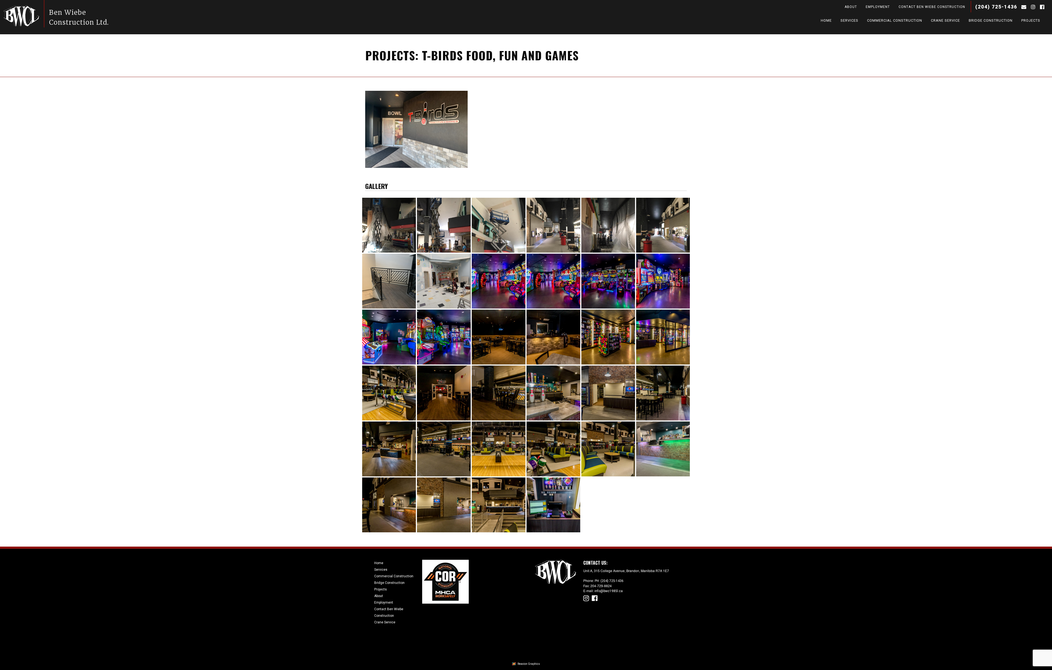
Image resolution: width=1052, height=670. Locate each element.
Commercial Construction (894, 21)
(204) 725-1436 (996, 7)
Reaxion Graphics (529, 663)
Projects (1030, 21)
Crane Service (945, 21)
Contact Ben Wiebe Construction (932, 7)
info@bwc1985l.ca (608, 591)
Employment (878, 7)
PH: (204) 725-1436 (609, 581)
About (851, 7)
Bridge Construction (991, 21)
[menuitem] (846, 8)
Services (849, 21)
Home (826, 21)
